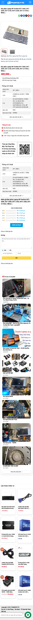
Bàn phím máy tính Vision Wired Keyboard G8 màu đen (8, 507)
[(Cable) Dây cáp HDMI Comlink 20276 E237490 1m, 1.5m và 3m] (8, 553)
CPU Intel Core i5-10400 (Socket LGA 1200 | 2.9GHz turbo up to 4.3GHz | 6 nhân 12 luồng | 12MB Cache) (24, 591)
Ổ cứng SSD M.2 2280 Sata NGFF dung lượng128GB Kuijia (23, 563)
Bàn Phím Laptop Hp (21, 56)
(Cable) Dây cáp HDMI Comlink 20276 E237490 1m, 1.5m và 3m (8, 563)
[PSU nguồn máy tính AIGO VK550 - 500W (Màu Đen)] (8, 581)
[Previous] (2, 34)
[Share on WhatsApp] (19, 16)
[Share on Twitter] (24, 16)
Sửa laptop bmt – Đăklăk (9, 443)
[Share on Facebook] (21, 16)
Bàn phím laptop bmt (9, 59)
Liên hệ (20, 538)
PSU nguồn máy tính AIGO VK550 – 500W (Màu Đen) (8, 591)
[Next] (30, 34)
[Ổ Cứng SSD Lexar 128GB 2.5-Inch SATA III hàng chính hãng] (8, 525)
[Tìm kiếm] (30, 2)
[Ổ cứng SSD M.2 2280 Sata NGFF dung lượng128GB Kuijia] (24, 553)
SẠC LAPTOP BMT (8, 373)
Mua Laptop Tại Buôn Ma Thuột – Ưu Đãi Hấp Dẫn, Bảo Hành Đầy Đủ (16, 349)
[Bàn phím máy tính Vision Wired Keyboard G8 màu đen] (8, 497)
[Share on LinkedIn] (31, 16)
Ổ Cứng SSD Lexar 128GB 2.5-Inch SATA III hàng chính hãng (8, 535)
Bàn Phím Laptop (11, 56)
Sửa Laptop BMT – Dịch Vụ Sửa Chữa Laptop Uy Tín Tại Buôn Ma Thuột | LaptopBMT (16, 324)
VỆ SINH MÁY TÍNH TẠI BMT (10, 466)
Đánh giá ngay (16, 225)
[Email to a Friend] (26, 16)
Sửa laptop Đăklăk (8, 396)
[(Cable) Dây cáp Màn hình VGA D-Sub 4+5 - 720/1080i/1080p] (24, 497)
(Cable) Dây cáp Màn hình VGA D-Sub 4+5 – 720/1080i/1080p (24, 507)
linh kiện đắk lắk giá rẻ (21, 59)
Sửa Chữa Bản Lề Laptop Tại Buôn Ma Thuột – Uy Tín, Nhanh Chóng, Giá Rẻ (16, 299)
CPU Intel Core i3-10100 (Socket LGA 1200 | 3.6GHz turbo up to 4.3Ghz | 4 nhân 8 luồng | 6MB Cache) (24, 535)
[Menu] (2, 2)
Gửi (16, 258)
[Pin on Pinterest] (29, 16)
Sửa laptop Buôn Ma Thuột (10, 419)
